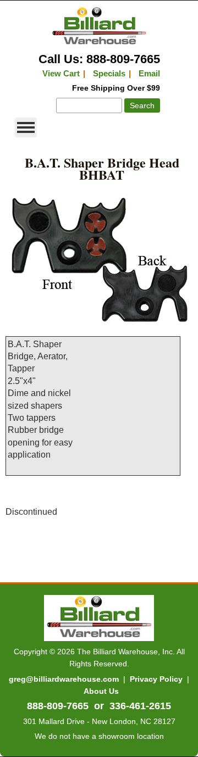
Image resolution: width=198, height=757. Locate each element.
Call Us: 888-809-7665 (99, 59)
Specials (109, 73)
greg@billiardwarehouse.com (64, 679)
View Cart (61, 73)
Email (149, 73)
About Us (101, 691)
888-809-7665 (58, 705)
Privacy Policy (156, 679)
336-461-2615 (140, 705)
